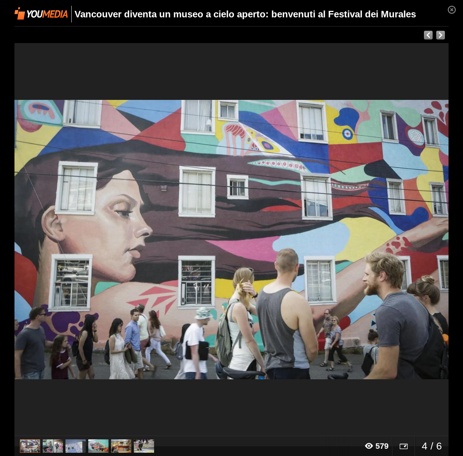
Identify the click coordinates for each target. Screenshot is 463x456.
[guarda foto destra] (275, 239)
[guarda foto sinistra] (57, 239)
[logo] (41, 13)
